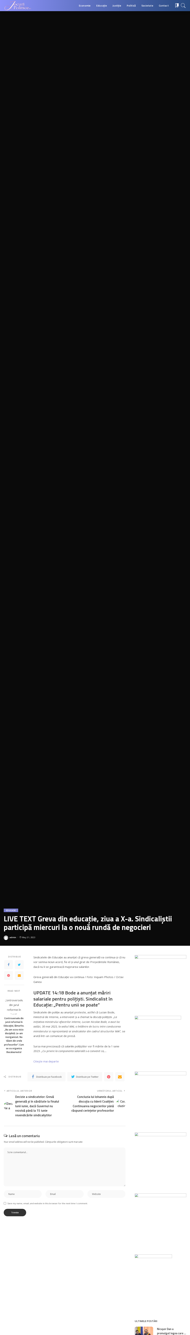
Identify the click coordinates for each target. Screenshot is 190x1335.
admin (12, 937)
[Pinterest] (8, 975)
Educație (11, 910)
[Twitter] (19, 964)
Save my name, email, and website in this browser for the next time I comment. (47, 1203)
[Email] (19, 975)
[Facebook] (8, 964)
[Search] (183, 5)
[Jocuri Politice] (17, 5)
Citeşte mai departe (46, 1061)
